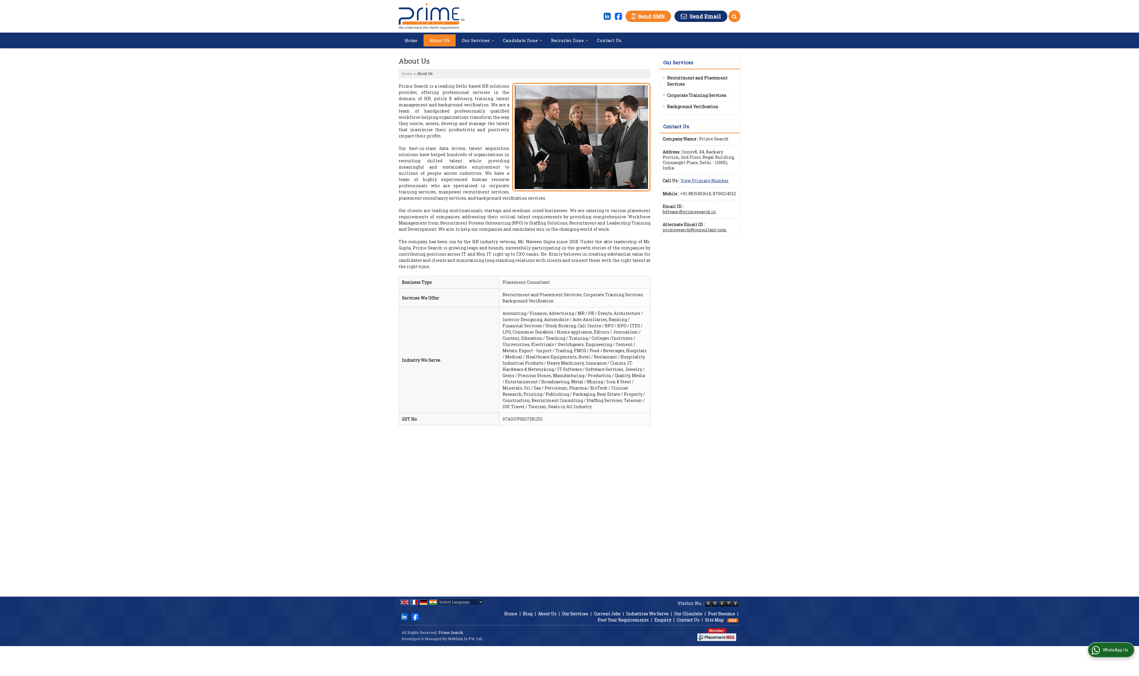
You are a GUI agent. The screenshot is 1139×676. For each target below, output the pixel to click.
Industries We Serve (647, 613)
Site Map (714, 620)
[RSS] (733, 620)
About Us (439, 40)
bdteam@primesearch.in (689, 211)
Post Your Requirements (623, 620)
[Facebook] (618, 16)
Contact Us (609, 40)
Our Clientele (688, 613)
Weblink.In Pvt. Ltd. (465, 638)
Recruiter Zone (567, 40)
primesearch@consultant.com (695, 230)
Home (411, 40)
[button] (704, 180)
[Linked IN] (607, 16)
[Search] (734, 16)
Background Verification (692, 106)
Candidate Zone (520, 40)
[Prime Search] (431, 16)
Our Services (476, 40)
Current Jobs (607, 613)
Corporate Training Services (696, 95)
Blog (527, 613)
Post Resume (721, 613)
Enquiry (662, 620)
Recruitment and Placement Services (697, 81)
